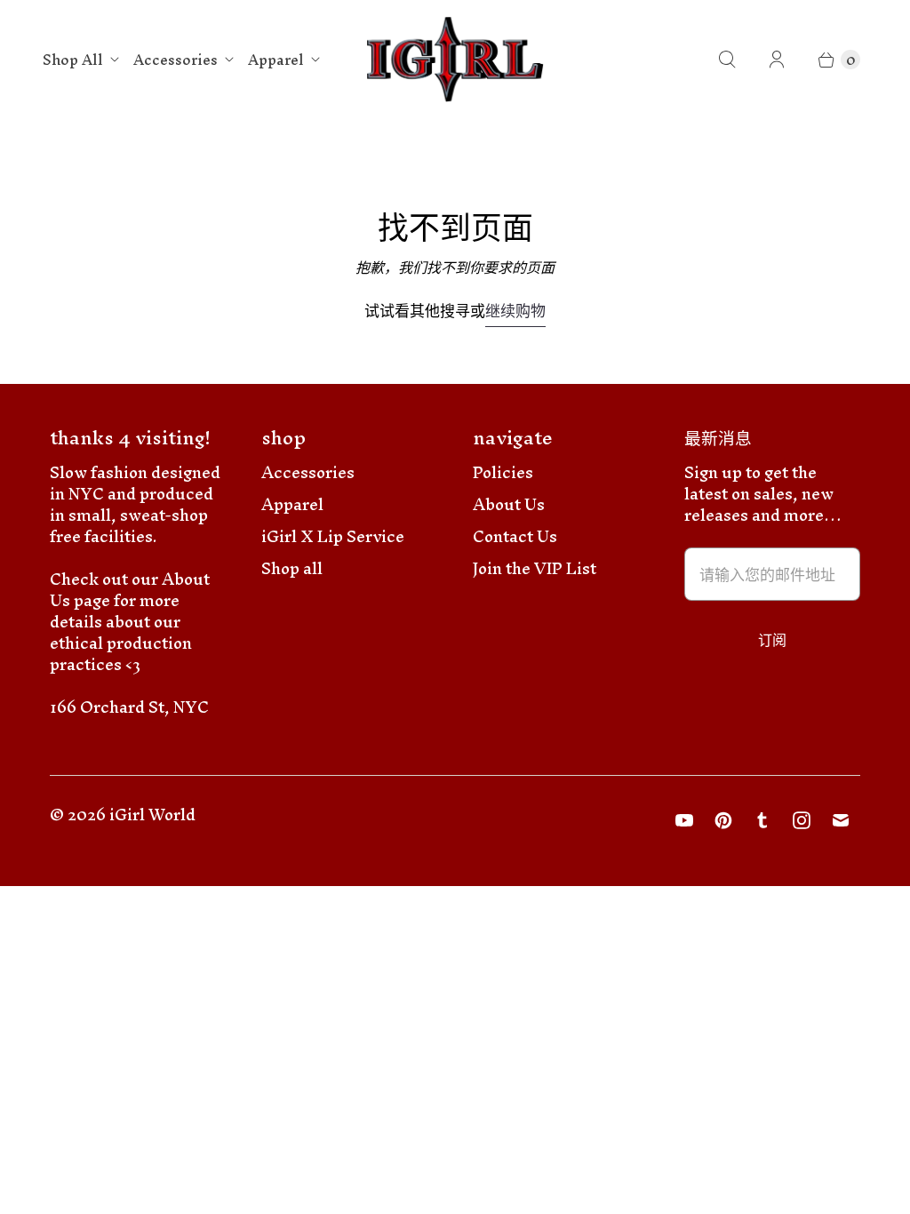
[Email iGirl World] (840, 820)
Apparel (276, 60)
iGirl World (152, 814)
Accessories (175, 60)
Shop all (292, 568)
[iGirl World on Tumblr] (762, 820)
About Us (509, 504)
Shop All (73, 60)
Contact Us (515, 536)
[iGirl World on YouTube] (684, 820)
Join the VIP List (534, 568)
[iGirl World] (455, 60)
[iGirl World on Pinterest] (723, 820)
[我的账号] (777, 59)
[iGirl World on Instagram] (801, 820)
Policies (503, 472)
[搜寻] (727, 59)
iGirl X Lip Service (332, 536)
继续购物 (515, 313)
